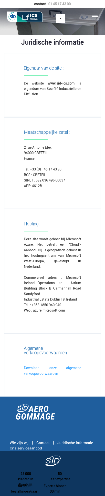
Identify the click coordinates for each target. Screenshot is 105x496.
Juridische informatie (75, 443)
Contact (43, 443)
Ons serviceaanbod (26, 448)
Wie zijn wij (19, 443)
